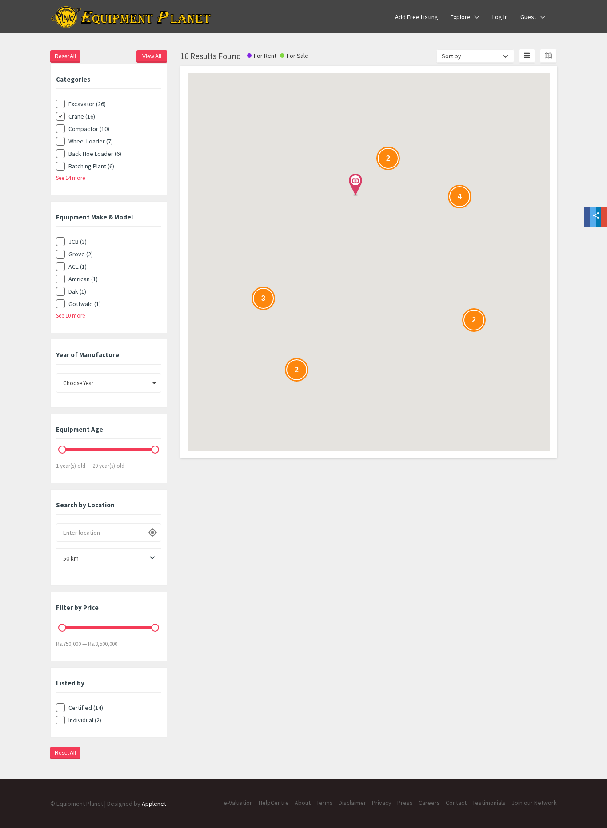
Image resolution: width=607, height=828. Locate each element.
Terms (324, 803)
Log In (500, 17)
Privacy (381, 803)
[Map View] (548, 56)
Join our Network (534, 803)
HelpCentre (274, 803)
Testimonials (489, 803)
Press (405, 803)
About (303, 803)
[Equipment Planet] (131, 17)
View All (151, 56)
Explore (461, 17)
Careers (429, 803)
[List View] (527, 56)
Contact (456, 803)
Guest (528, 17)
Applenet (154, 804)
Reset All (65, 56)
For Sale (297, 56)
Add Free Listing (416, 17)
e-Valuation (238, 803)
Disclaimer (352, 803)
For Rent (265, 56)
